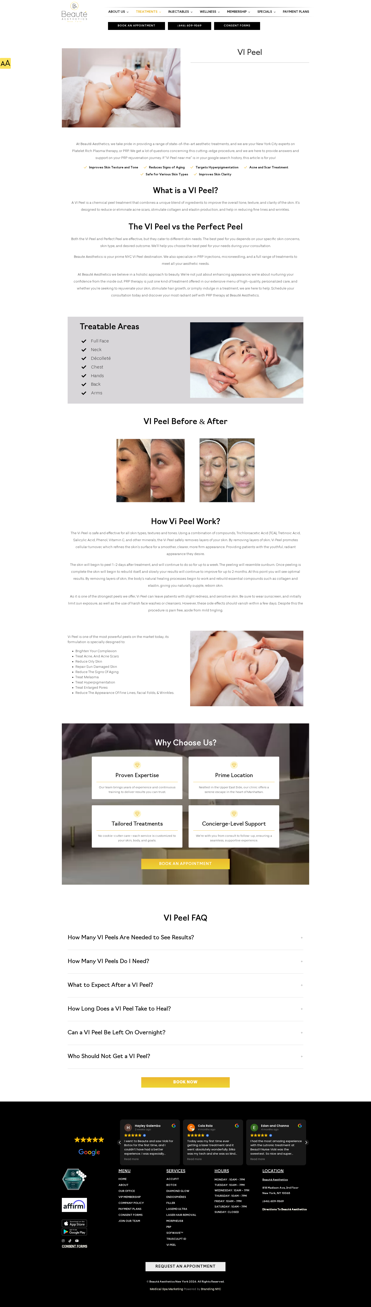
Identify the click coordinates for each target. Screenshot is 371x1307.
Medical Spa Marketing (166, 1289)
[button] (185, 938)
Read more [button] (131, 1159)
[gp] (74, 1229)
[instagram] (63, 1240)
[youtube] (76, 1240)
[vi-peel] (121, 87)
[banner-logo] (74, 3)
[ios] (74, 1221)
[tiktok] (69, 1240)
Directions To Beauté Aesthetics (284, 1209)
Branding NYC (211, 1289)
